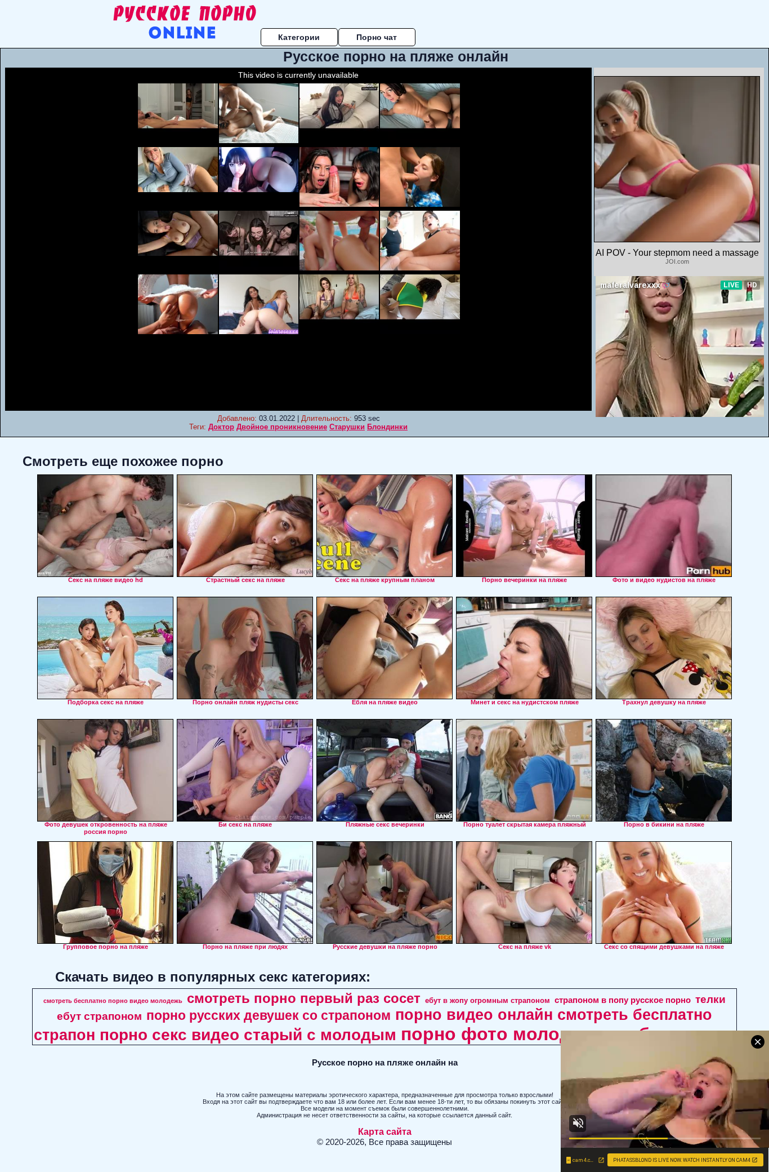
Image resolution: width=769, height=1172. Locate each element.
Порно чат (376, 37)
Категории (299, 37)
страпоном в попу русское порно (623, 1000)
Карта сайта (385, 1132)
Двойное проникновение (281, 427)
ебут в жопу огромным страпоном (487, 1000)
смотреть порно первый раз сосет (304, 998)
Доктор (221, 427)
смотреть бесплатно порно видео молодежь (112, 1000)
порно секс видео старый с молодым (248, 1035)
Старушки (347, 427)
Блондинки (387, 427)
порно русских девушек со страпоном (268, 1015)
